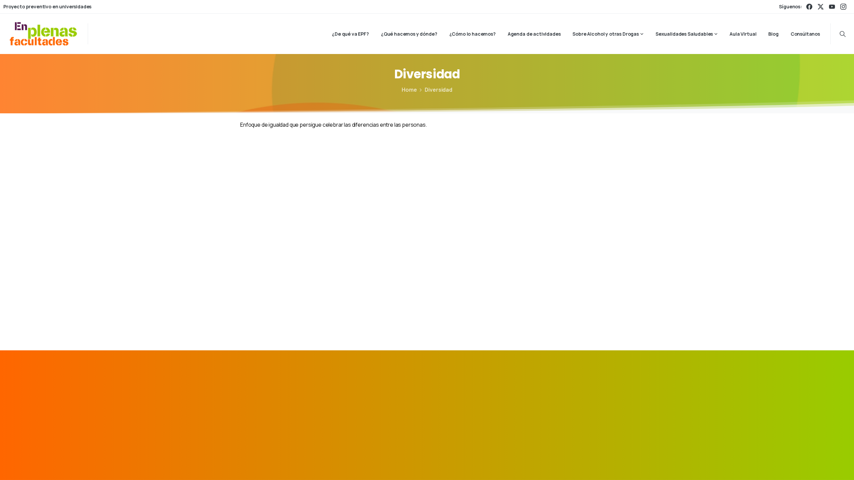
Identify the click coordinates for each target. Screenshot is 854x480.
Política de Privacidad (524, 465)
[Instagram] (843, 7)
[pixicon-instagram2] (590, 399)
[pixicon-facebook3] (560, 399)
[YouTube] (832, 7)
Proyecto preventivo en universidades (47, 6)
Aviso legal (480, 465)
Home (409, 89)
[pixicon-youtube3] (606, 399)
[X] (820, 7)
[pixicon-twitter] (575, 399)
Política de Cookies (577, 465)
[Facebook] (809, 7)
